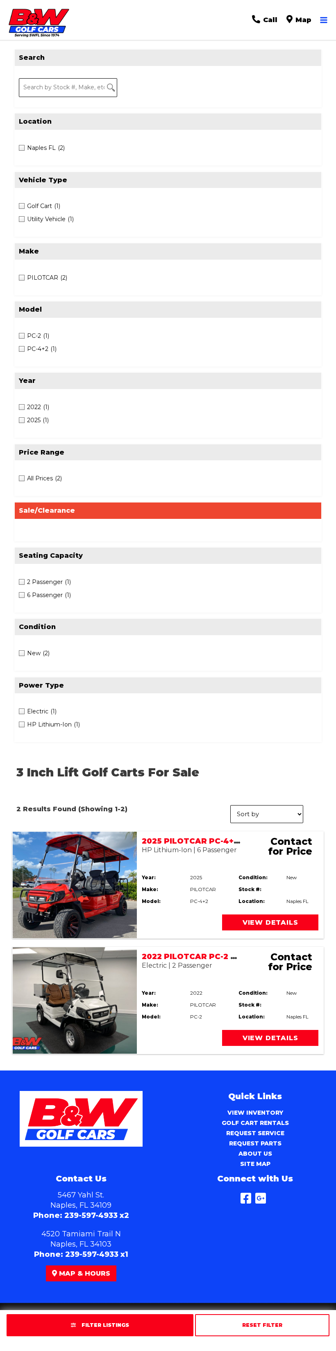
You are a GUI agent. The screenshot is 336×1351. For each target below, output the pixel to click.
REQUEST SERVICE (255, 1133)
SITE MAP (255, 1164)
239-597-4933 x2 (96, 1215)
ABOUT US (255, 1153)
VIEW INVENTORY (255, 1112)
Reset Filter (262, 1325)
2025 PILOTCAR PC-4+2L (192, 841)
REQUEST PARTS (255, 1143)
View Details (270, 922)
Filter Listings (104, 1325)
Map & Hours (83, 1273)
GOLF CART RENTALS (255, 1123)
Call (269, 20)
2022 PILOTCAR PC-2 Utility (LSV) (211, 956)
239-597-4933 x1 (96, 1254)
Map (302, 20)
